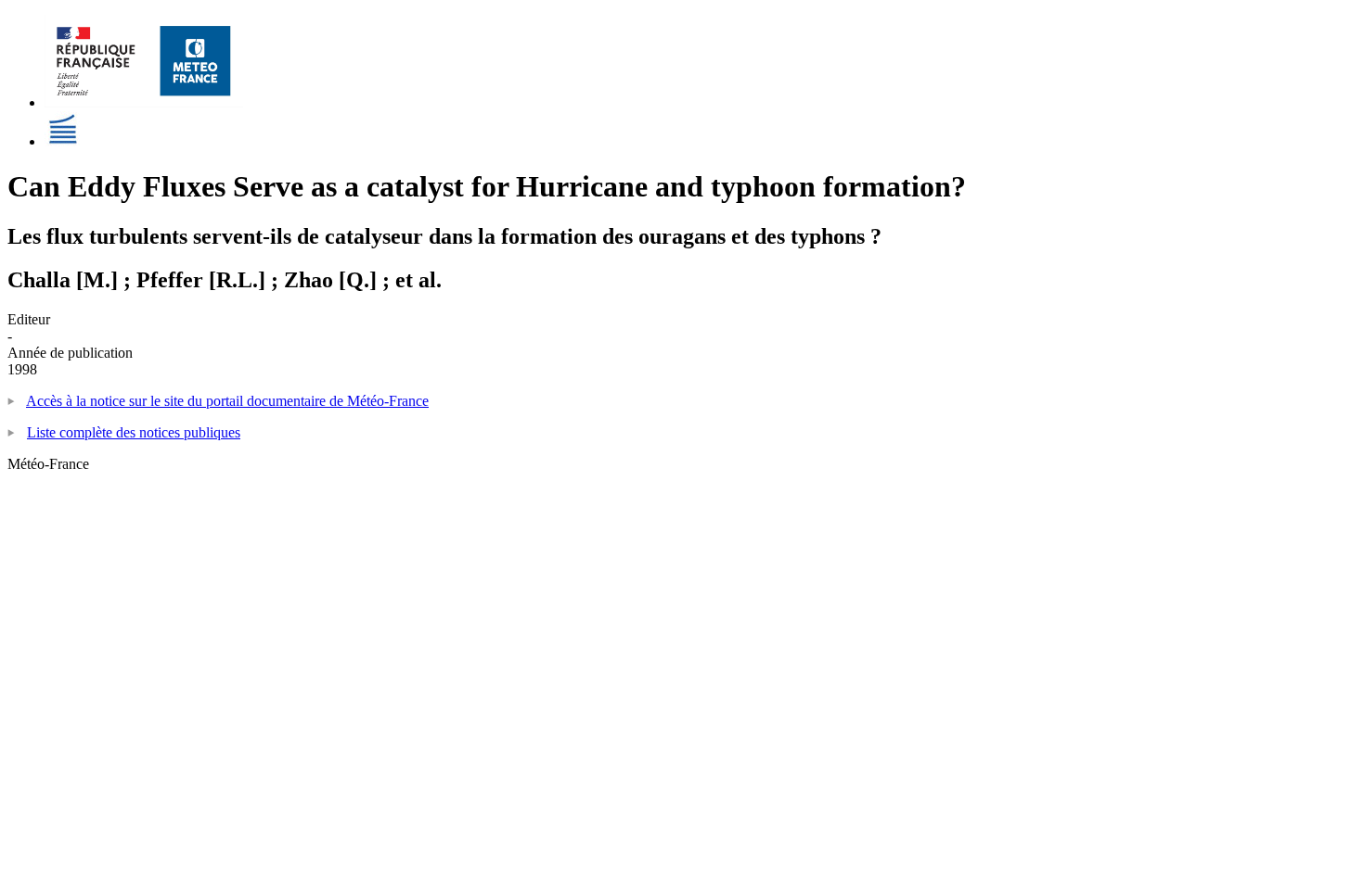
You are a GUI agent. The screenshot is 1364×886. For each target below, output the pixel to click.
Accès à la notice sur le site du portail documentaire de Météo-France (227, 401)
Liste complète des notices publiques (133, 432)
